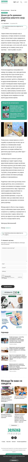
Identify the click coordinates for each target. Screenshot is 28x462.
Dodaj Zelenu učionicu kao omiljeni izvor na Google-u (13, 27)
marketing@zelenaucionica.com (14, 454)
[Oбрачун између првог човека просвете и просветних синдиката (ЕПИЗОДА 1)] (7, 390)
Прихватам (14, 460)
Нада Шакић (6, 23)
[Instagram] (15, 437)
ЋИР (14, 2)
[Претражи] (20, 2)
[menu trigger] (25, 2)
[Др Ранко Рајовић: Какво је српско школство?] (21, 390)
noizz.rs (8, 228)
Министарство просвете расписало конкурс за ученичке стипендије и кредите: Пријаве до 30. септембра (17, 349)
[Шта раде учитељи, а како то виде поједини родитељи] (7, 408)
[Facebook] (12, 437)
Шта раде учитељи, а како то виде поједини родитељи (6, 416)
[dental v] (12, 319)
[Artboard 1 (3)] (12, 299)
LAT (18, 2)
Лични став (4, 12)
